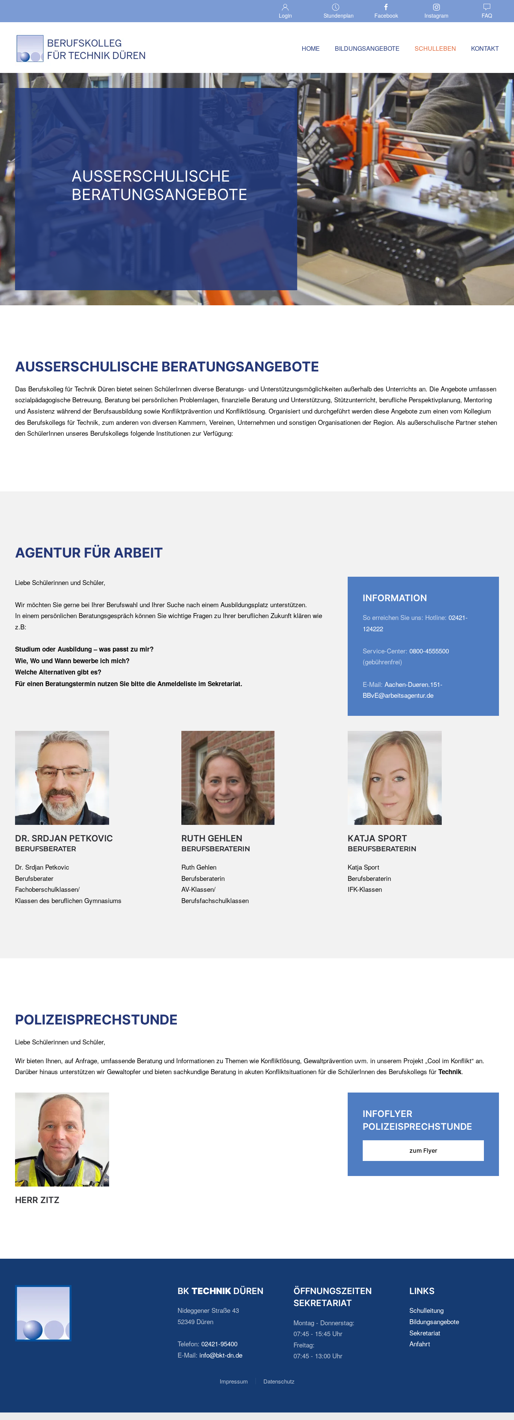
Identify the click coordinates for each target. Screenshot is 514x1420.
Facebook (386, 15)
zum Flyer (423, 1150)
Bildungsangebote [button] (367, 48)
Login (285, 15)
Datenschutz (279, 1381)
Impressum (234, 1381)
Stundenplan (339, 15)
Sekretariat (424, 1332)
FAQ (487, 15)
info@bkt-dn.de (220, 1354)
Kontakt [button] (485, 48)
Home (311, 48)
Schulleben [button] (435, 48)
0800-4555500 (429, 650)
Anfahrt (419, 1343)
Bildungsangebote (434, 1321)
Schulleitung (426, 1310)
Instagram (436, 15)
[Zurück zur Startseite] (81, 48)
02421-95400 (219, 1343)
